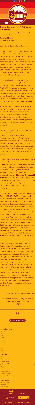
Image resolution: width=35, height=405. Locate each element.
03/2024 (3, 335)
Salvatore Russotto (5, 382)
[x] (24, 397)
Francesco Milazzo (6, 373)
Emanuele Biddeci (5, 371)
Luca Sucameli (5, 378)
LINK (17, 304)
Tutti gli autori (4, 386)
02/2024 (3, 338)
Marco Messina (5, 380)
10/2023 (3, 346)
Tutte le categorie (5, 363)
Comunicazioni (5, 359)
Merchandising (5, 361)
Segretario (3, 384)
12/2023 (3, 342)
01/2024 (3, 340)
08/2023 (3, 350)
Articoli (3, 357)
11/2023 (3, 344)
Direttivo (3, 369)
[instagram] (27, 397)
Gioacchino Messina (6, 376)
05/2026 (3, 331)
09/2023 (3, 348)
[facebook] (20, 397)
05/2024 (3, 333)
